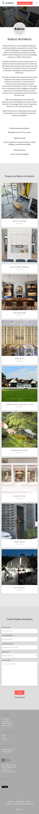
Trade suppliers (7, 752)
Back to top (19, 809)
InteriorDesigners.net (8, 771)
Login (3, 738)
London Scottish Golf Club (19, 404)
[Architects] (4, 4)
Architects (10, 3)
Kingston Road (19, 221)
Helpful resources (7, 723)
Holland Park (19, 313)
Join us (4, 735)
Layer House (19, 542)
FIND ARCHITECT (25, 3)
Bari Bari (19, 359)
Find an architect (7, 726)
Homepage (5, 719)
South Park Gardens (19, 267)
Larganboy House (19, 450)
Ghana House (19, 496)
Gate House (19, 588)
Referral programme (8, 749)
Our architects (6, 721)
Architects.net (29, 804)
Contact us (5, 740)
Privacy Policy (20, 801)
